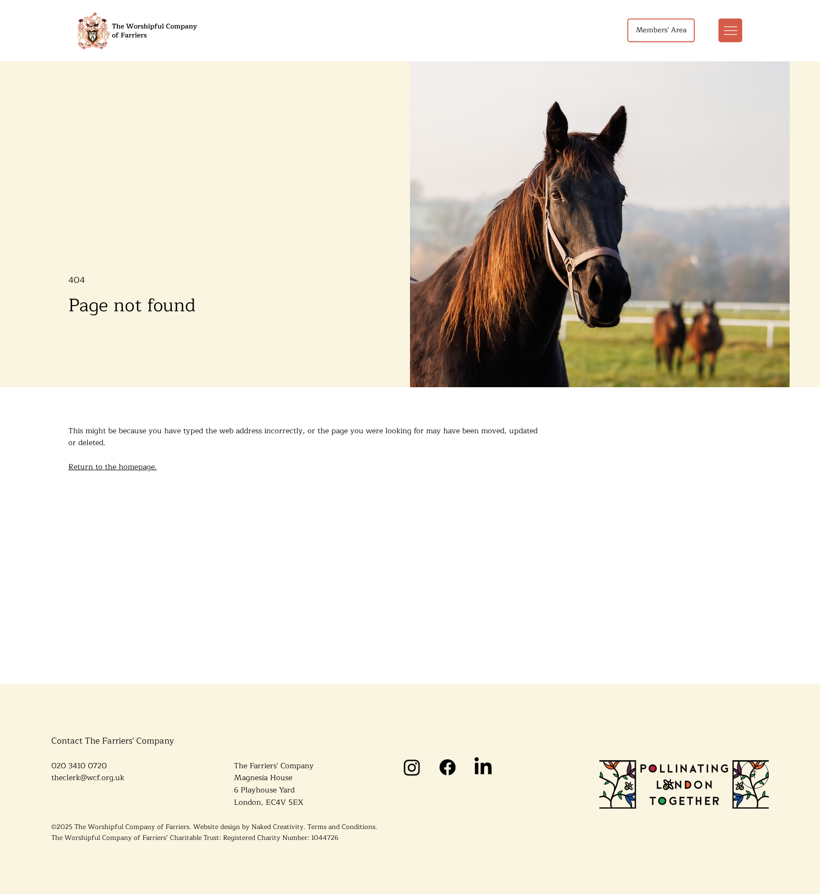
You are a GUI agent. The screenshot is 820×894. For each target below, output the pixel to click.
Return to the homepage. (112, 467)
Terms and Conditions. (342, 826)
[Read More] (754, 774)
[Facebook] (447, 767)
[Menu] (730, 30)
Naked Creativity (278, 826)
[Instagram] (411, 767)
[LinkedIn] (483, 767)
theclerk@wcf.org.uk (87, 778)
